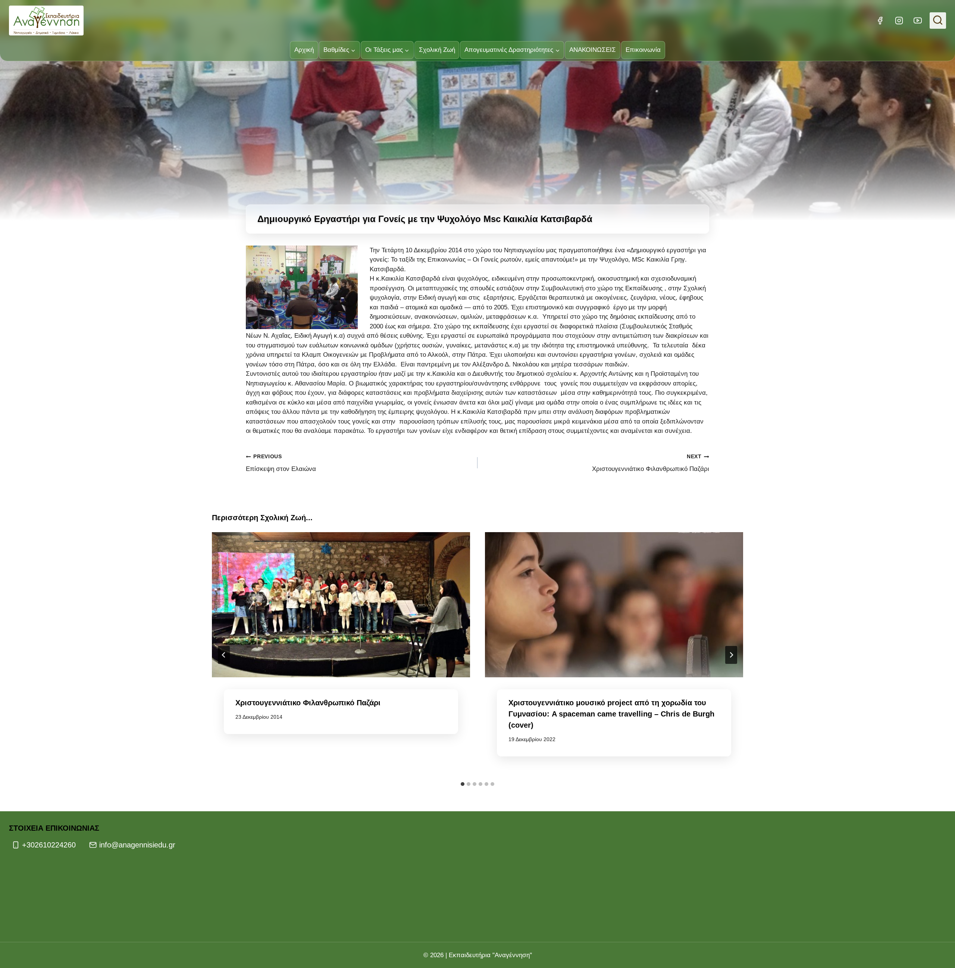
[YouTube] (917, 20)
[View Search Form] (938, 20)
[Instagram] (898, 20)
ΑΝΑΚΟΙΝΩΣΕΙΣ (592, 49)
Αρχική (304, 49)
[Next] (731, 655)
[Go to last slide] (224, 655)
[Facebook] (880, 20)
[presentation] (341, 604)
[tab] (462, 784)
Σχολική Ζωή (437, 49)
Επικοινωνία (643, 49)
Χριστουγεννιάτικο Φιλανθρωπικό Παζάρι (650, 463)
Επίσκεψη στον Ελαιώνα (281, 463)
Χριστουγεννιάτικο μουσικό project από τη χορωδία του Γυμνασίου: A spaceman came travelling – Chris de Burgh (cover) (611, 714)
